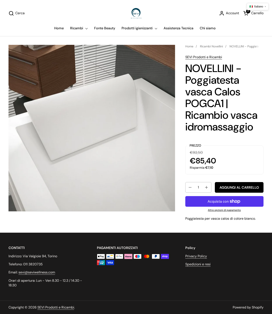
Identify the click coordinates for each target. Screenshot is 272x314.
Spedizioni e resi (198, 264)
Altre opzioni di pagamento (224, 210)
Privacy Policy (196, 256)
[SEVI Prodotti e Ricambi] (136, 13)
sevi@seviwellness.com (36, 272)
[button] (16, 13)
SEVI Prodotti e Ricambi (203, 57)
